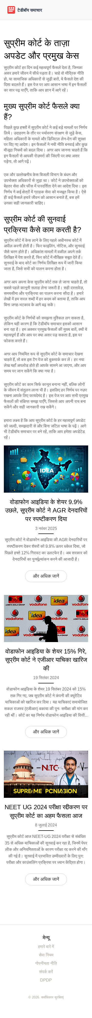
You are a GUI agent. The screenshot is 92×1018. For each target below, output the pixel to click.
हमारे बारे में (46, 946)
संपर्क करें (46, 972)
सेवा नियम (46, 955)
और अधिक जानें (46, 576)
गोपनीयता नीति (46, 963)
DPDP (46, 980)
